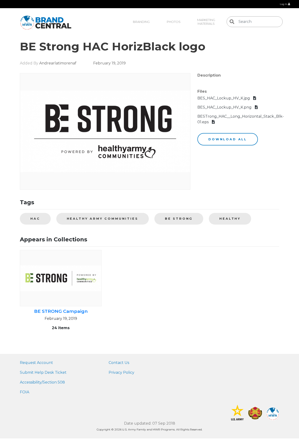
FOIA (24, 392)
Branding (141, 22)
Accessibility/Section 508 (42, 382)
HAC (35, 218)
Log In (284, 4)
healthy (230, 218)
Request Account (36, 362)
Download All (227, 139)
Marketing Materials (206, 21)
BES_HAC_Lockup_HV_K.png (225, 107)
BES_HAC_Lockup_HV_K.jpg (224, 98)
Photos (174, 22)
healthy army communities (102, 218)
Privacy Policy (121, 372)
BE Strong (179, 218)
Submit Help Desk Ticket (43, 372)
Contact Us (119, 362)
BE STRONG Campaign (61, 311)
